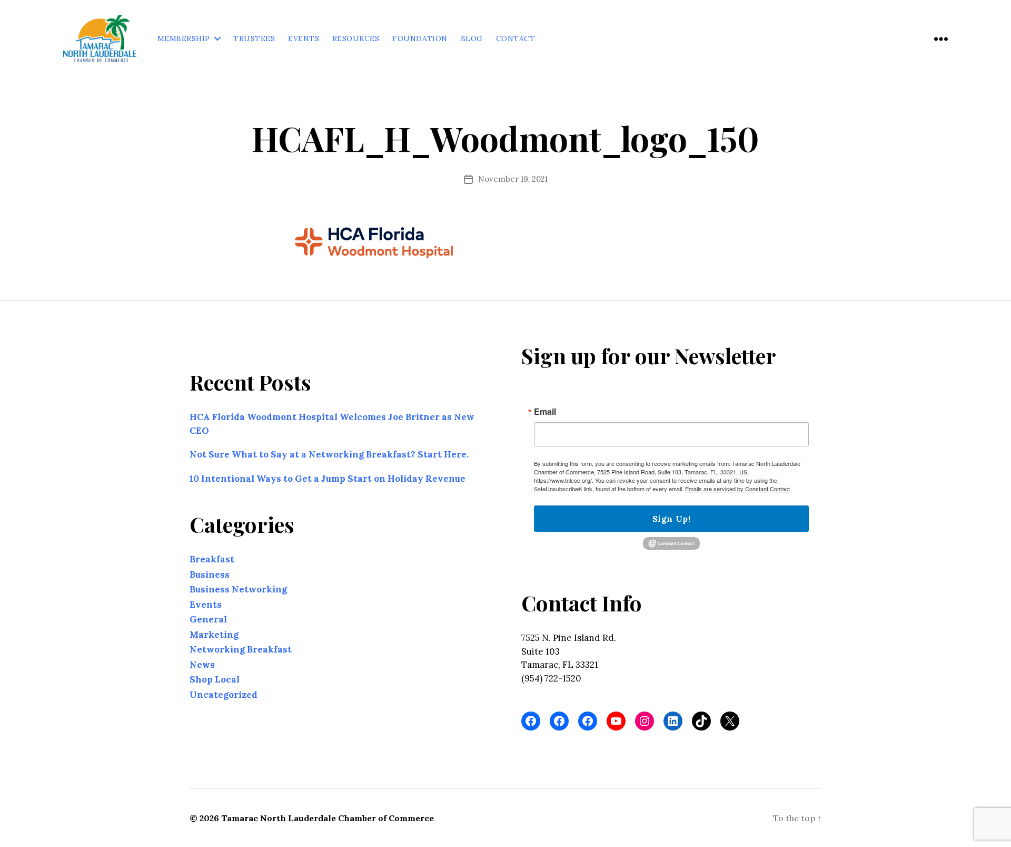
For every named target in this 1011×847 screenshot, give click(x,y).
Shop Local (215, 679)
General (208, 619)
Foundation (420, 38)
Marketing (214, 634)
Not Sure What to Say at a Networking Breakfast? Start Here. (329, 454)
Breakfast (212, 559)
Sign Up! (671, 518)
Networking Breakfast (241, 649)
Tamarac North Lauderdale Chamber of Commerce (327, 818)
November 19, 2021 (513, 179)
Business (210, 574)
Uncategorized (223, 694)
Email (545, 411)
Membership (183, 38)
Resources (355, 38)
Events (303, 38)
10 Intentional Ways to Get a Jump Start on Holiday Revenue (327, 478)
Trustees (254, 38)
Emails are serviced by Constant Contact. (738, 488)
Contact (515, 38)
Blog (472, 38)
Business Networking (238, 589)
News (202, 664)
